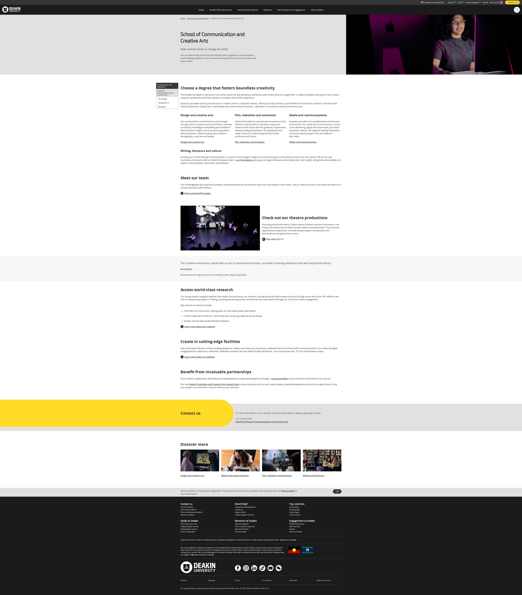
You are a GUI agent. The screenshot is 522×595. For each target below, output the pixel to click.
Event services (294, 526)
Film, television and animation (250, 142)
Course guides (294, 509)
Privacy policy (287, 490)
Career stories (294, 515)
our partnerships (279, 378)
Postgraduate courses (189, 529)
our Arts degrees (245, 160)
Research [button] (267, 9)
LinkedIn (254, 568)
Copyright (211, 580)
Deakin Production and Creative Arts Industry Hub (214, 384)
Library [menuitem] (450, 2)
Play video (271, 239)
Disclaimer (293, 580)
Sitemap (184, 580)
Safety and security (323, 580)
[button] (220, 228)
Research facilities (242, 529)
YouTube (271, 568)
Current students (187, 507)
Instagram (246, 568)
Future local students (188, 509)
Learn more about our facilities (199, 357)
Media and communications (303, 142)
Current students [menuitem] (472, 2)
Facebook (238, 568)
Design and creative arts (192, 142)
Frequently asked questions (245, 507)
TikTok (262, 568)
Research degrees (242, 524)
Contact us (239, 509)
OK (337, 491)
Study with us (163, 103)
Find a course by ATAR (189, 524)
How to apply (294, 512)
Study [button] (201, 9)
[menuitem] (496, 2)
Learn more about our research (199, 326)
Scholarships (294, 507)
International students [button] (247, 9)
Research (162, 107)
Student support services (244, 515)
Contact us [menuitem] (512, 2)
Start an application (188, 532)
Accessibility (266, 580)
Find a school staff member (197, 193)
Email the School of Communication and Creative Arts (262, 421)
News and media (295, 532)
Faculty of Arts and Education (198, 18)
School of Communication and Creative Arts (165, 93)
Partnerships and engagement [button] (291, 9)
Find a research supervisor (245, 526)
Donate (292, 529)
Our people (162, 99)
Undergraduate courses (190, 526)
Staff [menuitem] (459, 2)
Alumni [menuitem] (485, 2)
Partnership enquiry (296, 524)
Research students (188, 515)
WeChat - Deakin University (279, 568)
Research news (240, 532)
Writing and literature (313, 475)
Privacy (237, 580)
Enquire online (240, 512)
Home (183, 18)
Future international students (191, 512)
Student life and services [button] (220, 9)
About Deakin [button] (317, 9)
